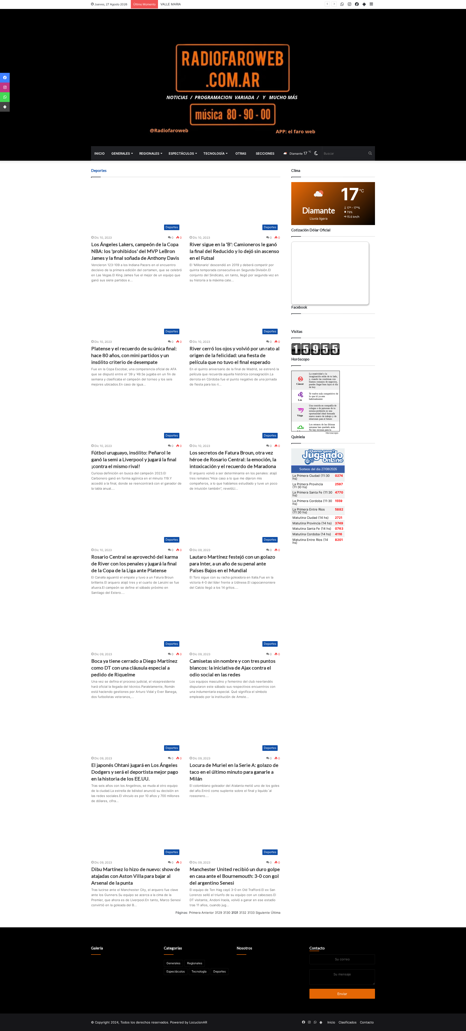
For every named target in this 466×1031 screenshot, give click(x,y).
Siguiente (263, 912)
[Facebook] (5, 78)
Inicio (99, 153)
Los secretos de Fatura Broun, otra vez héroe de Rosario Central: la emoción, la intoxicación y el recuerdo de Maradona (233, 459)
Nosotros (244, 948)
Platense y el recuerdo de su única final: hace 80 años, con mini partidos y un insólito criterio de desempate (134, 355)
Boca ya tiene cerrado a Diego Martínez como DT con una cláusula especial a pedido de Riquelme (134, 667)
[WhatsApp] (5, 97)
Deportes (219, 971)
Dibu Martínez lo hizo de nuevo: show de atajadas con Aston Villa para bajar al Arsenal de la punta (135, 876)
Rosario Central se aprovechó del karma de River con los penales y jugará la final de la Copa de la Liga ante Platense (134, 563)
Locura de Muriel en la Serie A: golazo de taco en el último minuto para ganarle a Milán (234, 771)
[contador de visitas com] (315, 354)
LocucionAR (198, 1022)
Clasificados (348, 1022)
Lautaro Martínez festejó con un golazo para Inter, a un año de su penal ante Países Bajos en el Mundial (232, 563)
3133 (251, 912)
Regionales (149, 153)
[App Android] (5, 107)
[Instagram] (5, 87)
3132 (242, 912)
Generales (120, 153)
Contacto (317, 948)
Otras (240, 153)
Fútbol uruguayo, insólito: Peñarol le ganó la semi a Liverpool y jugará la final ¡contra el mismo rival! (133, 459)
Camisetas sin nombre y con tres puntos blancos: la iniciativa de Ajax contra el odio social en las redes (232, 667)
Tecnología (214, 153)
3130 (226, 912)
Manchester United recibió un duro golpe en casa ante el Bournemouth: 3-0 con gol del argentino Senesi (235, 876)
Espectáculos (181, 153)
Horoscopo (332, 432)
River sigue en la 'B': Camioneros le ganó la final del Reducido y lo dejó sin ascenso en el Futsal (234, 251)
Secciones (265, 153)
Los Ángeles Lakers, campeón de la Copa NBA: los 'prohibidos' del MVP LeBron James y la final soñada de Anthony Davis (135, 251)
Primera (194, 912)
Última (275, 912)
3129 (218, 912)
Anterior (207, 912)
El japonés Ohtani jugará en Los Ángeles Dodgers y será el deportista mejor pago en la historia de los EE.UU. (134, 771)
